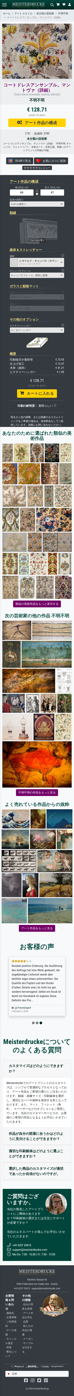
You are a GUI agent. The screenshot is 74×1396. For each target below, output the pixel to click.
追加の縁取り (17, 199)
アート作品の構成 (39, 122)
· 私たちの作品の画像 (27, 1330)
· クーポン (27, 1338)
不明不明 (63, 13)
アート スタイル (23, 13)
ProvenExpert (24, 1007)
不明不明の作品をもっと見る (37, 792)
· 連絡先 (9, 1313)
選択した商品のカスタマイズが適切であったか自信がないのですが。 (36, 1171)
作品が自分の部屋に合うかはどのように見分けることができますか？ (36, 1136)
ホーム (6, 13)
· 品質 (25, 1321)
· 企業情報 (11, 1317)
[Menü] (4, 4)
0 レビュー (44, 167)
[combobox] (37, 204)
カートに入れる (39, 393)
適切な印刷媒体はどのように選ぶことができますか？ (36, 1153)
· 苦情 (8, 1347)
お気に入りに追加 (53, 160)
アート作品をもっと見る (37, 928)
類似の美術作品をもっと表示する (37, 604)
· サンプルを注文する (27, 1347)
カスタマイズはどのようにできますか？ (36, 1068)
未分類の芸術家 (45, 13)
